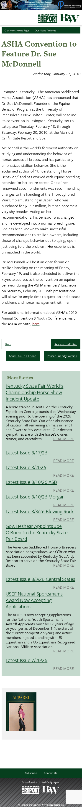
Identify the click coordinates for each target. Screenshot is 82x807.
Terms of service (29, 782)
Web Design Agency (51, 782)
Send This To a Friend (22, 355)
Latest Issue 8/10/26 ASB (31, 481)
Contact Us (50, 772)
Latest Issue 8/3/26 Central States (40, 578)
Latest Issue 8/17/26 (26, 452)
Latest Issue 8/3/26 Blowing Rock (40, 511)
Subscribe (31, 772)
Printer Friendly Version (62, 355)
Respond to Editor (65, 344)
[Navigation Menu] (3, 17)
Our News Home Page (17, 30)
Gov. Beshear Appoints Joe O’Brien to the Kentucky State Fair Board (37, 532)
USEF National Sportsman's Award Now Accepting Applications (34, 600)
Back (8, 344)
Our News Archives (45, 30)
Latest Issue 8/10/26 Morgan (35, 496)
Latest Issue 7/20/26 (26, 660)
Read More (63, 439)
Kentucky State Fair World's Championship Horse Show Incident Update (34, 392)
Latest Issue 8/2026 (26, 467)
